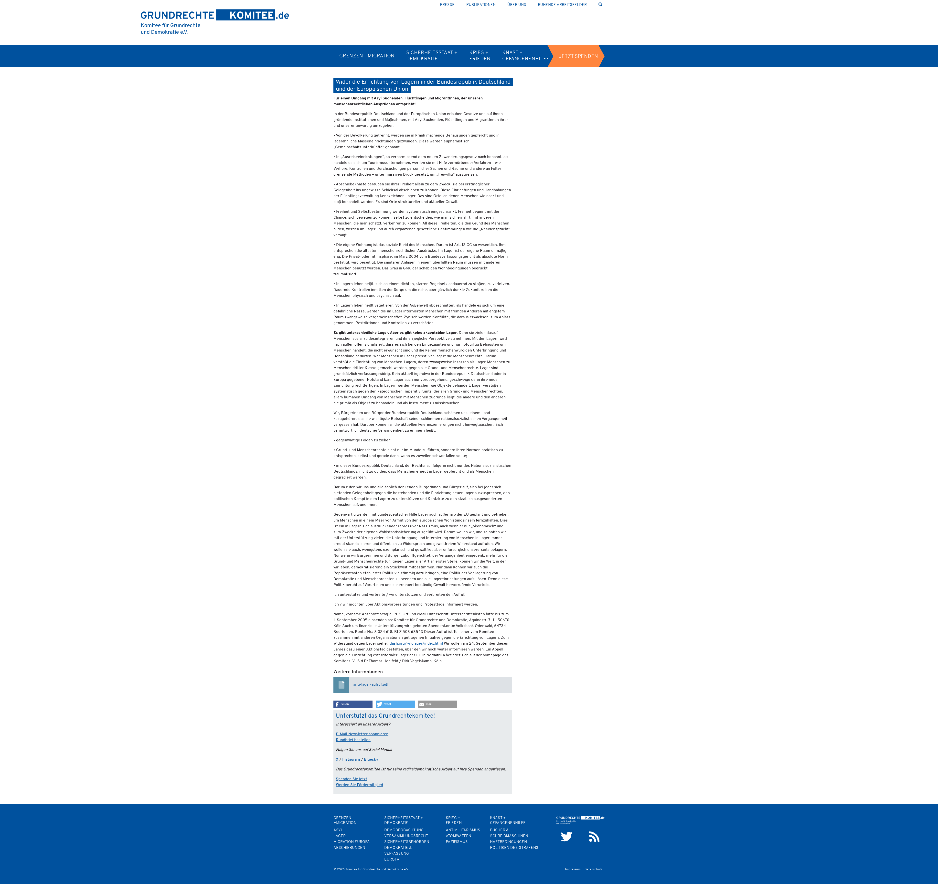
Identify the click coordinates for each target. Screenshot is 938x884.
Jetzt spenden (578, 56)
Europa (391, 860)
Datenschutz (594, 869)
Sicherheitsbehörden (406, 842)
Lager (339, 836)
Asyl (338, 830)
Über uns (516, 5)
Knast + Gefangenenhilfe (525, 56)
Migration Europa (351, 842)
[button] (353, 704)
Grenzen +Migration (366, 56)
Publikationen (481, 5)
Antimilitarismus (463, 830)
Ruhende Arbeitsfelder (562, 5)
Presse (447, 5)
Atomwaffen (458, 836)
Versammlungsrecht (406, 836)
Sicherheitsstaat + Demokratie (432, 56)
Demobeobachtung (404, 830)
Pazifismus (457, 842)
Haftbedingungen (508, 842)
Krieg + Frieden (479, 56)
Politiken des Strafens (514, 848)
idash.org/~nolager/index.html (416, 644)
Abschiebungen (349, 848)
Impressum (573, 869)
